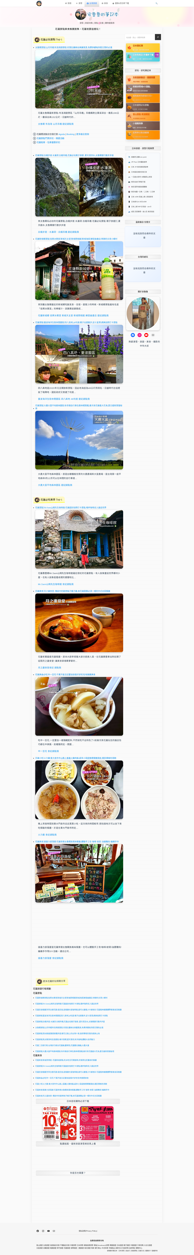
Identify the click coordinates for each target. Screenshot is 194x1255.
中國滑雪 (73, 1245)
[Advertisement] (79, 924)
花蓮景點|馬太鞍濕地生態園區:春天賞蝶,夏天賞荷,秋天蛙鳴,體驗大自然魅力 (65, 1039)
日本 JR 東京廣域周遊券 (139, 167)
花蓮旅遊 (67, 1248)
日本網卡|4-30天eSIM (139, 202)
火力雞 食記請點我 (47, 835)
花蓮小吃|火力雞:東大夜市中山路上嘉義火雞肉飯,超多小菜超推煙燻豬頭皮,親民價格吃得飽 (75, 758)
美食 (106, 3)
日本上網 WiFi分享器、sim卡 (141, 207)
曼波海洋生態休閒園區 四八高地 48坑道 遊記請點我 (64, 399)
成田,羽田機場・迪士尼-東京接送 (142, 211)
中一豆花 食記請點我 (48, 751)
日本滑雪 (80, 1245)
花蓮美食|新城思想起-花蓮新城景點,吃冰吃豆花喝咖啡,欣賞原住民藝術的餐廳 (66, 1060)
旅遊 (69, 3)
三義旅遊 (80, 1248)
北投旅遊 (39, 1248)
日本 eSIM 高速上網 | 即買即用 (142, 197)
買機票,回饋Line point (139, 157)
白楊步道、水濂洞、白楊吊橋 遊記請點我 (58, 232)
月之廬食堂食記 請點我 (49, 668)
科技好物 (125, 1248)
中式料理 (105, 1248)
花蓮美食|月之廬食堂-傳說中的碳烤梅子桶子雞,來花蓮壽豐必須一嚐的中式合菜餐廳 (72, 591)
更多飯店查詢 (82, 134)
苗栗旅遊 (74, 1248)
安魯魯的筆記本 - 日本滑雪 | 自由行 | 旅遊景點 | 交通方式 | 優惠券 (128, 1251)
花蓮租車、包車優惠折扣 (48, 142)
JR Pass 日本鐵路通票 (139, 162)
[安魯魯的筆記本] (97, 14)
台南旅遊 (46, 1245)
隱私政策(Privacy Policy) (88, 1231)
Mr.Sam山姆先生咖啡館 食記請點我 (56, 584)
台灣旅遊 (93, 3)
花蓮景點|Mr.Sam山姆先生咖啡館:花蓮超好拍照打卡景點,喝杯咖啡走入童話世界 (70, 507)
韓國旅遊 (113, 1245)
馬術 (92, 1248)
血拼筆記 (132, 1248)
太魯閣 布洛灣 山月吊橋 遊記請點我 (56, 124)
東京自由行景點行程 (138, 182)
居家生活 (118, 1248)
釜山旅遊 (39, 1245)
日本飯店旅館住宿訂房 (139, 172)
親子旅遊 (126, 1245)
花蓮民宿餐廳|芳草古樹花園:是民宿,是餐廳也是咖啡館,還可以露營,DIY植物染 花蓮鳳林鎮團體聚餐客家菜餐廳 (78, 1009)
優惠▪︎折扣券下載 (122, 3)
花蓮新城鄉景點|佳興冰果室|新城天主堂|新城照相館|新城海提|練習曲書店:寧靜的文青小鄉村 (76, 238)
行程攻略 (140, 1245)
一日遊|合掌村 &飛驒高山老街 (141, 177)
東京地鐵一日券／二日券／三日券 (143, 192)
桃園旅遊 (53, 1248)
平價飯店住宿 (64, 1245)
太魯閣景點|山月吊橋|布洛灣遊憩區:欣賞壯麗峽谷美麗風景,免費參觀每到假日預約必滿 (73, 47)
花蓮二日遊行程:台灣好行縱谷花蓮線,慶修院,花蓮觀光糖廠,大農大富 (62, 1045)
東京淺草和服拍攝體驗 (139, 187)
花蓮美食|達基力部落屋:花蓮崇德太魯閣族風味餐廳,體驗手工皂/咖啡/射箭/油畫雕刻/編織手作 (77, 841)
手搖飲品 (112, 1248)
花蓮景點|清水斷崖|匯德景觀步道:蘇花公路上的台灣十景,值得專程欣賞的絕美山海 (67, 1033)
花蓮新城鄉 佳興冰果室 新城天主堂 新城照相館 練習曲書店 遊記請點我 (73, 315)
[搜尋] (158, 37)
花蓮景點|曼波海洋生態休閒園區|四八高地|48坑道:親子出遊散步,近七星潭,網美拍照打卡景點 (76, 322)
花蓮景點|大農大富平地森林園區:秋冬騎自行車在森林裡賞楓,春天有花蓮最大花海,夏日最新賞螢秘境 (78, 407)
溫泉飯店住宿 (55, 1245)
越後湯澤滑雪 (88, 1245)
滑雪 (80, 3)
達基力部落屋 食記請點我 (50, 958)
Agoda (61, 134)
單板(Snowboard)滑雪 (101, 1245)
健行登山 (98, 1248)
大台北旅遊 (148, 1245)
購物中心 (139, 1248)
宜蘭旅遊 (46, 1248)
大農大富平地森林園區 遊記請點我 (55, 485)
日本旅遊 (120, 1245)
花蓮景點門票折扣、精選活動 (50, 138)
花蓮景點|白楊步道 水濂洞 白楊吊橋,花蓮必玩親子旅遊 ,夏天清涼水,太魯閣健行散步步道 (74, 155)
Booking (71, 134)
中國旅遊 (133, 1245)
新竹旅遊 (60, 1248)
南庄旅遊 (87, 1248)
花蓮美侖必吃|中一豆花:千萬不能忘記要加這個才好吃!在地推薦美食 (65, 674)
